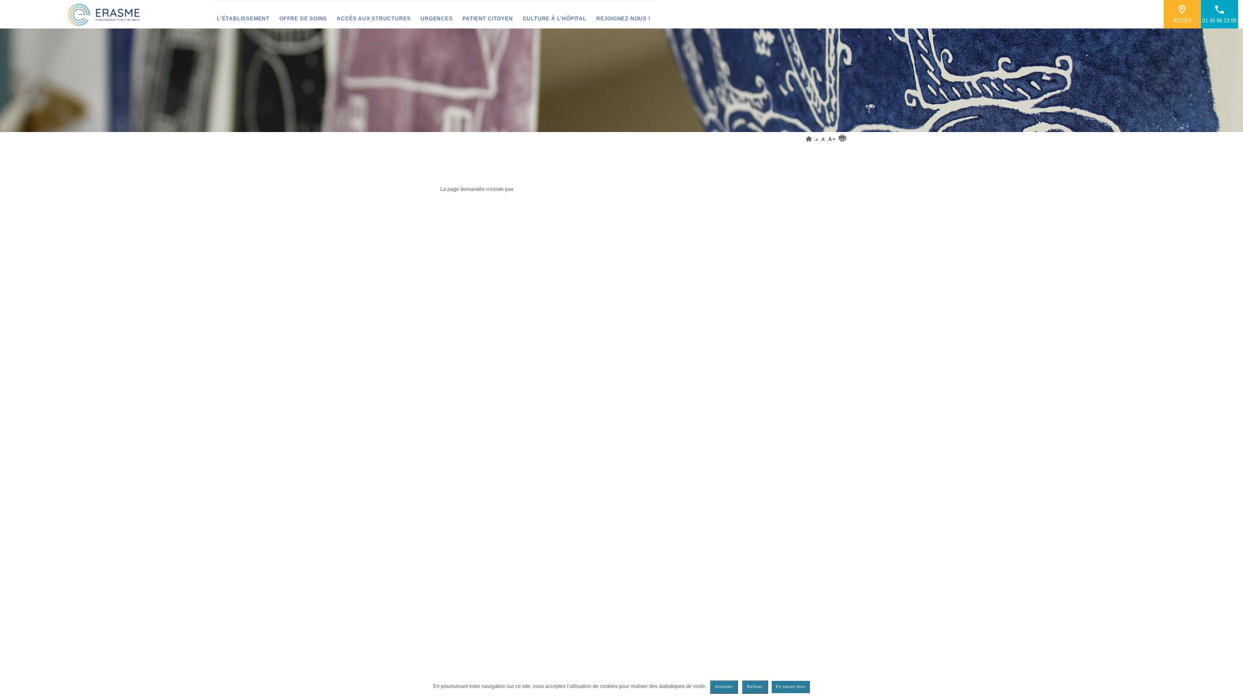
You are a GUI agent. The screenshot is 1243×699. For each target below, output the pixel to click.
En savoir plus (790, 686)
